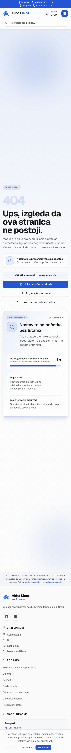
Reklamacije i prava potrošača (19, 667)
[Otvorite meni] (64, 13)
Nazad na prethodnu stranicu (38, 302)
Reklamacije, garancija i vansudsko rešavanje (40, 582)
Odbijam (27, 747)
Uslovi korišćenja (12, 698)
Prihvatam (43, 747)
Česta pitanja (10, 686)
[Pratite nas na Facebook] (6, 617)
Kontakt (7, 679)
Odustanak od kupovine (16, 692)
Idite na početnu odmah (38, 284)
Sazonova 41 (15, 727)
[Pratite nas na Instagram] (15, 617)
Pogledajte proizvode (38, 293)
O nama (7, 673)
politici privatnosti (42, 740)
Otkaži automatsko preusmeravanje (35, 275)
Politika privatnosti (13, 704)
